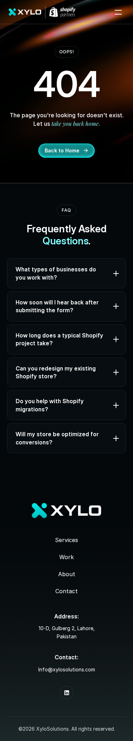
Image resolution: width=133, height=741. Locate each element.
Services (66, 539)
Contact (66, 591)
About (66, 574)
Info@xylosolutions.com (66, 669)
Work (66, 557)
